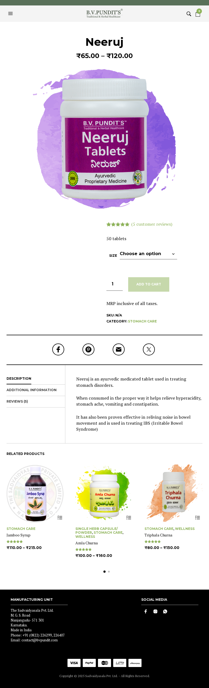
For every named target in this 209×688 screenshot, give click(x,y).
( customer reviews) (151, 224)
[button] (11, 13)
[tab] (36, 379)
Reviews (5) (17, 401)
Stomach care (142, 321)
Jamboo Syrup (18, 535)
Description (19, 378)
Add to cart (148, 284)
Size (113, 256)
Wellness (85, 537)
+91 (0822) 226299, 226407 (44, 635)
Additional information (32, 390)
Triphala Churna (158, 535)
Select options (59, 518)
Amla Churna (86, 542)
